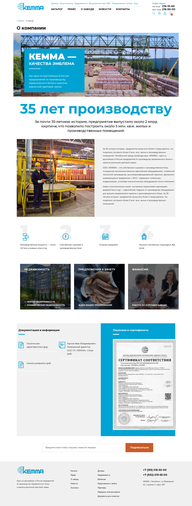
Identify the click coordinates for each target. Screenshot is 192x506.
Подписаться (139, 447)
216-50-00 (168, 9)
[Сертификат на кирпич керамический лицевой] (145, 384)
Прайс (72, 9)
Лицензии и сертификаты (130, 330)
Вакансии (102, 479)
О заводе (87, 9)
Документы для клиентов (108, 496)
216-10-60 (168, 6)
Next (92, 90)
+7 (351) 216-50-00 (155, 470)
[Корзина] (165, 14)
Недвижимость (81, 3)
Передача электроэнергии (109, 492)
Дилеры (54, 3)
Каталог (57, 9)
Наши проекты (66, 3)
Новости (105, 9)
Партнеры (102, 488)
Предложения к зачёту (122, 3)
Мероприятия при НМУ (100, 3)
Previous (85, 90)
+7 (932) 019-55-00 (155, 474)
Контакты (123, 9)
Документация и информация (39, 330)
